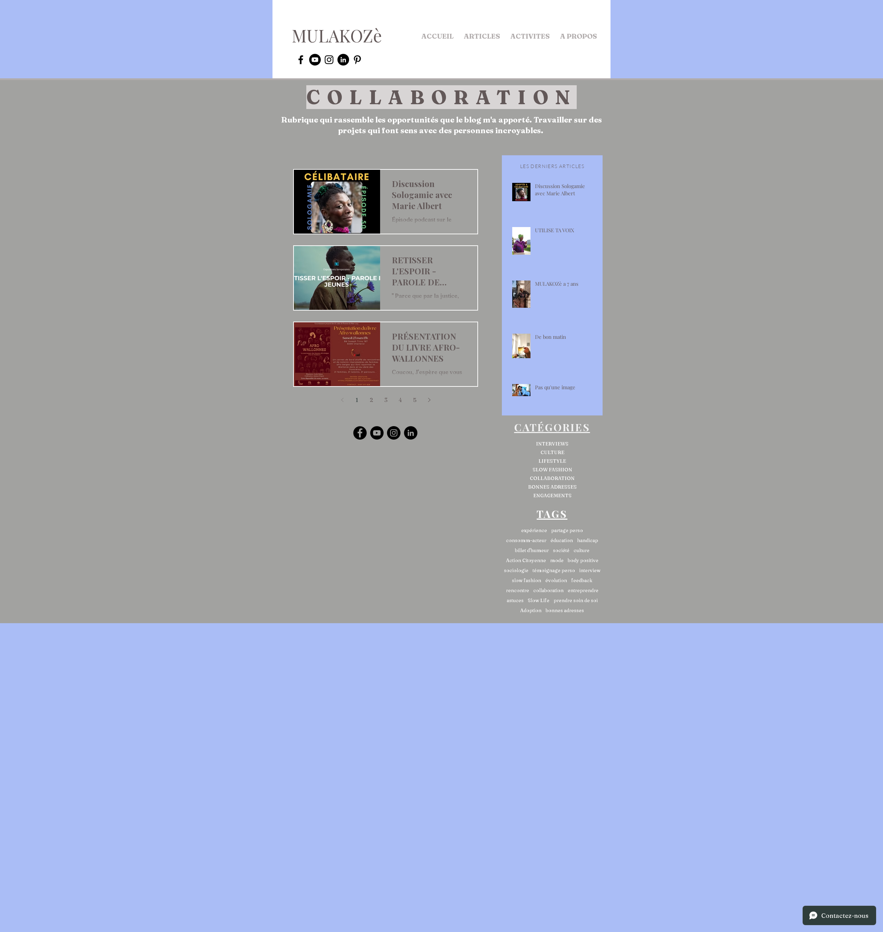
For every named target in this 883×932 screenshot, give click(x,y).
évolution (556, 580)
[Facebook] (360, 433)
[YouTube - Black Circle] (315, 60)
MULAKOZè (337, 35)
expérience (534, 530)
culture (581, 550)
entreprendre (583, 590)
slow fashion (526, 580)
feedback (581, 580)
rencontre (517, 590)
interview (590, 570)
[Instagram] (393, 433)
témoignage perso (554, 570)
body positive (583, 560)
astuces (515, 601)
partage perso (567, 530)
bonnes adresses (565, 611)
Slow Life (538, 601)
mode (557, 560)
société (561, 550)
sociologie (516, 570)
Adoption (531, 611)
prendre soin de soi (576, 601)
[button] (482, 36)
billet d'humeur (532, 550)
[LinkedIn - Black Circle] (343, 60)
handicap (587, 540)
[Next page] (429, 400)
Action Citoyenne (526, 560)
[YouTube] (377, 433)
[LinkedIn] (410, 433)
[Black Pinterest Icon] (357, 60)
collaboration (548, 590)
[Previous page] (342, 400)
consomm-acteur (526, 540)
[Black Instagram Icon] (329, 60)
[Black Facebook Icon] (301, 60)
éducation (561, 540)
